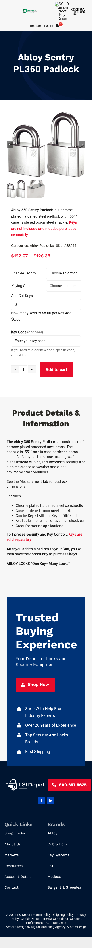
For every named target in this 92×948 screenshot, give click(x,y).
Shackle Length (23, 273)
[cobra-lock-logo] (78, 9)
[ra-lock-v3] (30, 11)
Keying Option (22, 286)
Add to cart (56, 369)
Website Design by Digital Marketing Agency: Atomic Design (46, 927)
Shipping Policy (63, 915)
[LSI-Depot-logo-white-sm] (24, 781)
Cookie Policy (30, 919)
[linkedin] (50, 800)
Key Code (27, 332)
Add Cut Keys (22, 296)
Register (36, 25)
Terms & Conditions (55, 919)
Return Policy (41, 915)
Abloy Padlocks (42, 246)
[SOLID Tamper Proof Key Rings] (62, 4)
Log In (48, 25)
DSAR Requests (55, 923)
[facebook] (41, 800)
